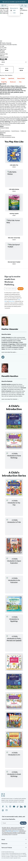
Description (3, 84)
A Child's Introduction (5, 135)
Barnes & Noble (21, 78)
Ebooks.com (13, 82)
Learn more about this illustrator (9, 399)
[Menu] (2, 5)
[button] (14, 41)
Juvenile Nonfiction (5, 131)
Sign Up (20, 288)
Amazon (3, 78)
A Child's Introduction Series (7, 137)
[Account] (22, 5)
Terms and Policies (6, 847)
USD (14, 10)
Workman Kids (4, 54)
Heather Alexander (6, 43)
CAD (14, 13)
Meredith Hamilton (12, 44)
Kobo (20, 82)
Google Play (4, 82)
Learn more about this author (8, 352)
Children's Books (4, 128)
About (3, 839)
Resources (4, 843)
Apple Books (11, 78)
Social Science (15, 131)
